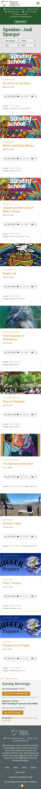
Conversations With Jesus (11, 332)
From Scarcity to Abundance (13, 337)
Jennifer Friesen (15, 168)
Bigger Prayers (7, 520)
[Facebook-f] (19, 785)
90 (12, 679)
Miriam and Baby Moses (18, 145)
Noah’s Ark (9, 273)
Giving (24, 768)
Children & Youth (26, 777)
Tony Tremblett (15, 106)
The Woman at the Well (18, 463)
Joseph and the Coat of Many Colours (18, 209)
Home (7, 768)
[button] (38, 3)
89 (10, 679)
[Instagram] (22, 785)
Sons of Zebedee (14, 401)
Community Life (14, 777)
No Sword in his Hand (16, 83)
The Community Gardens (13, 782)
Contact (33, 768)
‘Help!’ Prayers (12, 583)
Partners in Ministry (29, 782)
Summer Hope (12, 523)
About (15, 768)
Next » (16, 679)
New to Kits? (20, 772)
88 (7, 679)
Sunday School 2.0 (9, 79)
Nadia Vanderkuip (15, 362)
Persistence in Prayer (16, 645)
